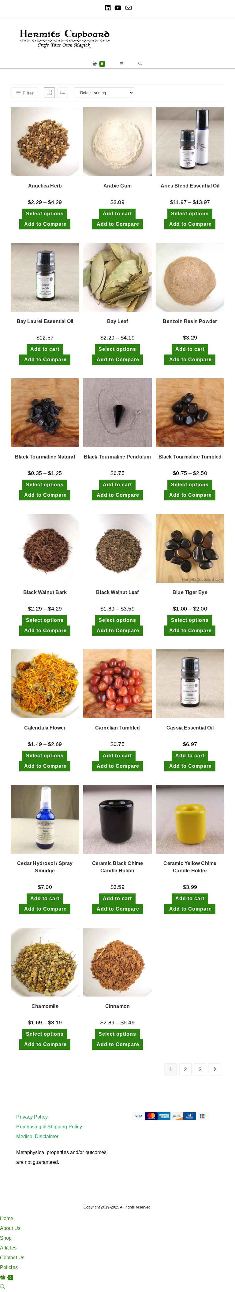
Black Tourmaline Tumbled (190, 456)
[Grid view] (49, 92)
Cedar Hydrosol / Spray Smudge (45, 867)
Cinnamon (117, 1006)
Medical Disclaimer (37, 1136)
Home (6, 1218)
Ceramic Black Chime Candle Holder (117, 867)
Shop (6, 1238)
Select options (45, 213)
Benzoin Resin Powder (190, 321)
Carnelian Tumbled (117, 727)
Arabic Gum (117, 185)
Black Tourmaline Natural (45, 456)
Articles (8, 1247)
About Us (10, 1228)
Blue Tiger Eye (190, 592)
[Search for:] (140, 63)
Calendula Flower (44, 727)
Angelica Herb (45, 185)
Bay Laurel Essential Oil (45, 321)
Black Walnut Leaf (117, 592)
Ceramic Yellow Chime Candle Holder (189, 867)
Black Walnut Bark (45, 592)
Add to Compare (45, 224)
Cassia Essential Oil (190, 727)
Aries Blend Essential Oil (190, 185)
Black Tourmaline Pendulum (117, 456)
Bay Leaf (117, 321)
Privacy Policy (31, 1116)
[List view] (63, 92)
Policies (9, 1267)
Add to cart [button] (117, 213)
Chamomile (45, 1006)
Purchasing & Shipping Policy (49, 1126)
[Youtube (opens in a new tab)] (118, 8)
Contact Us (12, 1257)
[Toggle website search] (2, 1287)
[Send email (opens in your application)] (128, 8)
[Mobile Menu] (121, 64)
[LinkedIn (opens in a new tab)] (108, 8)
